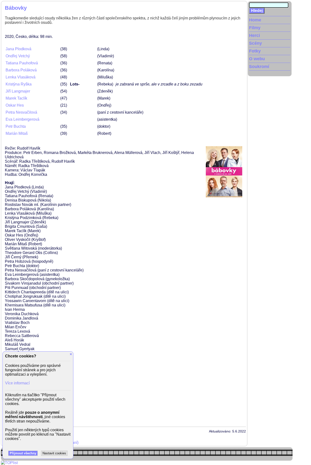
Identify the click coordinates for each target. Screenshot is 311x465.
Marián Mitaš (17, 133)
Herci (254, 35)
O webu (257, 58)
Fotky (255, 51)
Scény (255, 43)
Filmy (254, 27)
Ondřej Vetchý (18, 56)
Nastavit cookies (54, 453)
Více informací (17, 383)
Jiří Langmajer (18, 91)
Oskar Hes (15, 105)
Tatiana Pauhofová (22, 63)
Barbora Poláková (21, 70)
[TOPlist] (9, 463)
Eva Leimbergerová (22, 119)
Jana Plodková (18, 49)
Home (255, 19)
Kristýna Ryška (19, 84)
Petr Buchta (16, 126)
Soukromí (259, 66)
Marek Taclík (16, 98)
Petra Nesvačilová (21, 112)
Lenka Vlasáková (20, 77)
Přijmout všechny (23, 453)
